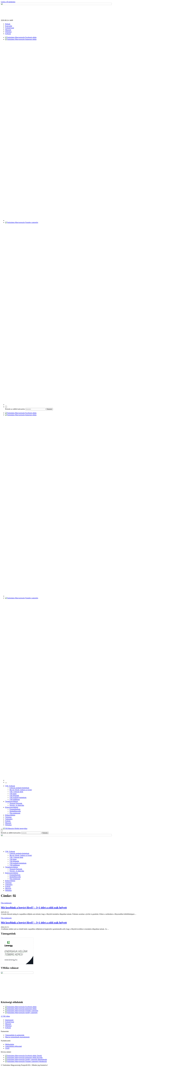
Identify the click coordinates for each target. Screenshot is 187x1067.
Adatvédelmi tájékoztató (13, 1046)
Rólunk (7, 24)
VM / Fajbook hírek (16, 792)
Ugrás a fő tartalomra (8, 2)
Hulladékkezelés (15, 811)
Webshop (8, 32)
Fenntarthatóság (15, 809)
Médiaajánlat (9, 1044)
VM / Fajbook (10, 786)
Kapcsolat (8, 26)
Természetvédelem (11, 801)
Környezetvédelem (11, 807)
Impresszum (9, 1020)
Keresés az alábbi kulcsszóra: (15, 409)
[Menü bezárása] (6, 782)
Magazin (8, 30)
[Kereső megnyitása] (6, 407)
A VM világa (5, 1016)
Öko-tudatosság (15, 813)
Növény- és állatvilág (17, 805)
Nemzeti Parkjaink (16, 803)
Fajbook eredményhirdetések (19, 788)
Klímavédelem (10, 815)
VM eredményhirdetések (18, 797)
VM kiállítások (15, 799)
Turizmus (8, 817)
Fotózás (7, 821)
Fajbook (8, 34)
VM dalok (13, 794)
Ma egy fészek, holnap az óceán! (21, 790)
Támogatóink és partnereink (14, 1035)
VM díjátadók (14, 796)
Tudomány (9, 819)
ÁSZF (7, 1048)
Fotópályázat (9, 28)
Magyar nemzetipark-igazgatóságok (17, 1037)
